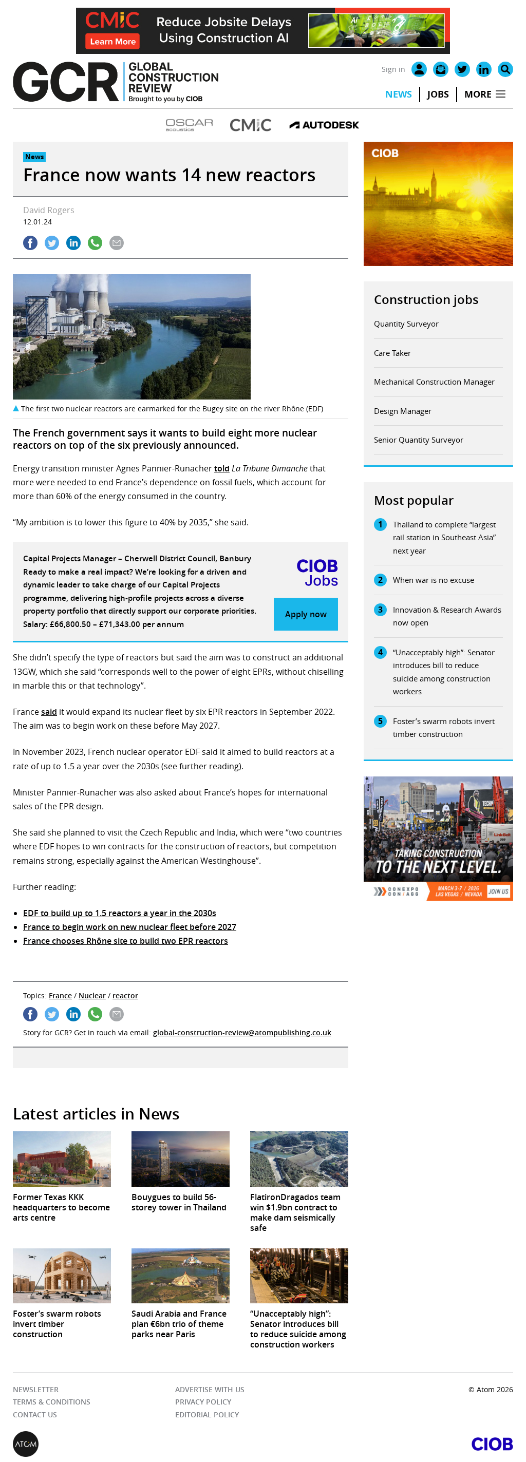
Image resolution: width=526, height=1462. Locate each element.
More (478, 94)
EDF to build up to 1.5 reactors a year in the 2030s (119, 913)
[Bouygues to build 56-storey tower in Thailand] (181, 1158)
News (398, 94)
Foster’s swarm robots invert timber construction (444, 727)
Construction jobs (426, 299)
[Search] (505, 69)
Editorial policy (207, 1414)
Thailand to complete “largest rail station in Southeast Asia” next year (444, 537)
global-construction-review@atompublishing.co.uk (242, 1032)
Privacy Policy (203, 1402)
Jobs (438, 94)
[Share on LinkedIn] (73, 243)
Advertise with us (210, 1389)
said (49, 711)
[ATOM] (138, 1444)
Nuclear (92, 995)
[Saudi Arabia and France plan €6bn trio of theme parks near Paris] (181, 1275)
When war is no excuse (433, 580)
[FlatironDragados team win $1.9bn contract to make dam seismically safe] (299, 1158)
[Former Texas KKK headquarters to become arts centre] (62, 1158)
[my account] (419, 69)
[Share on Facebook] (30, 243)
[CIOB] (388, 1444)
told (222, 468)
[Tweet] (52, 243)
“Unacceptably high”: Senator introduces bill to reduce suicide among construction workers (444, 672)
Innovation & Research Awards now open (447, 616)
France (60, 995)
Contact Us (35, 1414)
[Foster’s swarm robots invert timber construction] (62, 1275)
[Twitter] (462, 69)
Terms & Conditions (51, 1402)
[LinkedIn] (484, 69)
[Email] (440, 69)
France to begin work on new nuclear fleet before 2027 (129, 927)
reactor (125, 995)
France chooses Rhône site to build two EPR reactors (125, 940)
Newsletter (36, 1389)
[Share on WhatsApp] (95, 243)
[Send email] (116, 243)
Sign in (393, 69)
